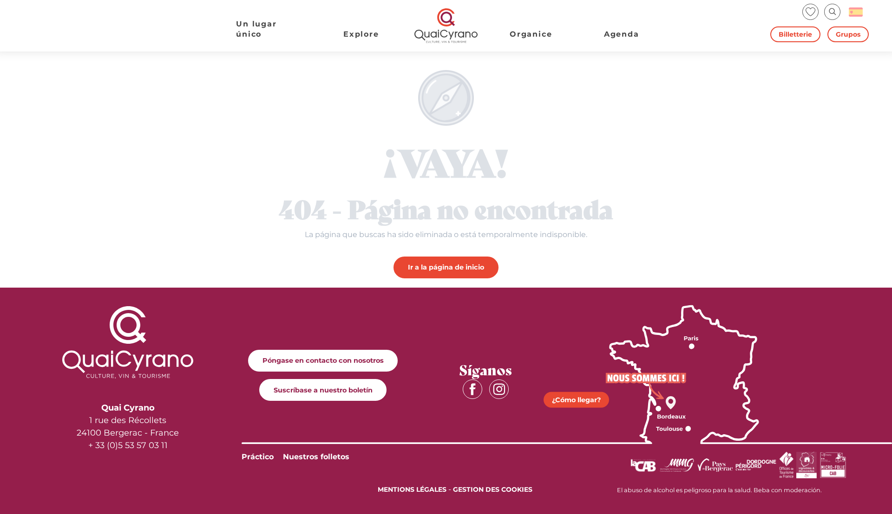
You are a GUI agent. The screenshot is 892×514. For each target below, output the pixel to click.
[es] (856, 12)
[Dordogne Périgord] (756, 464)
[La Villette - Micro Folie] (833, 464)
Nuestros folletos (316, 456)
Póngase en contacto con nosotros (323, 360)
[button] (832, 12)
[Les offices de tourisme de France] (786, 464)
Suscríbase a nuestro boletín (323, 390)
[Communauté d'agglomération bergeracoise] (643, 464)
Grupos (848, 34)
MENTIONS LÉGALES (412, 489)
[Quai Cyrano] (446, 25)
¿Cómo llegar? (576, 400)
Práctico (258, 456)
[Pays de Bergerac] (715, 464)
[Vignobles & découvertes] (806, 464)
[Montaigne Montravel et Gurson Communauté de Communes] (676, 464)
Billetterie (795, 34)
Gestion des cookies (492, 489)
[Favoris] (811, 12)
